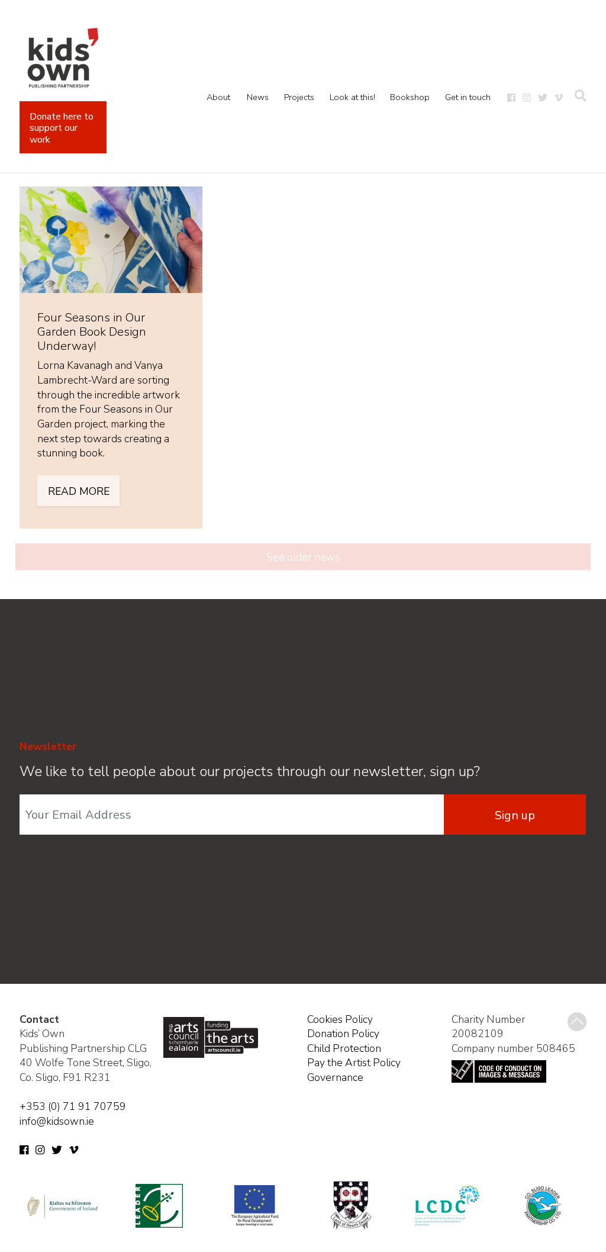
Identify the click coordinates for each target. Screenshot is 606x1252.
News (258, 97)
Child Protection (344, 1048)
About (218, 97)
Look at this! (352, 97)
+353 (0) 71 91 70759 (73, 1106)
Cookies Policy (340, 1019)
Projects (299, 97)
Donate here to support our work (62, 128)
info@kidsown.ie (57, 1121)
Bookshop (410, 97)
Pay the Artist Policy (354, 1062)
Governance (335, 1077)
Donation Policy (343, 1033)
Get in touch (468, 97)
